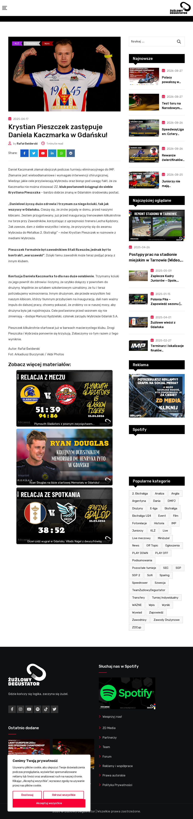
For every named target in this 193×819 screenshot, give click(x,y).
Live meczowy (141, 538)
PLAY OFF (161, 553)
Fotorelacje (139, 523)
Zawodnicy (139, 620)
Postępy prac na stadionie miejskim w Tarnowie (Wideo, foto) (155, 260)
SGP (178, 568)
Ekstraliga (171, 508)
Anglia (175, 493)
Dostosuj (27, 795)
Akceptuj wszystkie (49, 803)
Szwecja (160, 582)
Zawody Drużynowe (167, 620)
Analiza (159, 493)
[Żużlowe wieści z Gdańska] (138, 322)
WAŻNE (137, 605)
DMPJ (171, 501)
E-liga (153, 508)
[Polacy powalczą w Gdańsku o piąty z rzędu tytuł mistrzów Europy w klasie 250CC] (144, 76)
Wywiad (137, 612)
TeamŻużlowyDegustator (148, 590)
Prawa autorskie (114, 775)
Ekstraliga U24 (141, 515)
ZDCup (136, 627)
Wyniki (166, 605)
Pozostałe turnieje (144, 568)
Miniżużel (163, 538)
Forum (107, 756)
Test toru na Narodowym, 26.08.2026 (171, 108)
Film (175, 515)
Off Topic (152, 545)
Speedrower (140, 582)
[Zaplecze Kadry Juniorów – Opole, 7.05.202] (138, 275)
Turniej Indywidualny (165, 597)
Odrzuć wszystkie (63, 795)
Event (162, 515)
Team (106, 747)
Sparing (164, 575)
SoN (149, 575)
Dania (156, 501)
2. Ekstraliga (140, 493)
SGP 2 (136, 575)
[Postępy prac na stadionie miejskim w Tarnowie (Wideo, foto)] (157, 225)
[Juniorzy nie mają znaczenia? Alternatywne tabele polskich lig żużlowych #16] (144, 179)
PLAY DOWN (140, 553)
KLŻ (152, 530)
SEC (165, 568)
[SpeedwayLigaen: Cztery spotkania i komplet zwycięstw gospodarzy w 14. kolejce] (144, 128)
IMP (173, 523)
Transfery (138, 597)
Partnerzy (110, 737)
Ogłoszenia (172, 545)
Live (165, 530)
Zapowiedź (156, 612)
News (135, 545)
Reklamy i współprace (118, 766)
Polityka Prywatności (117, 785)
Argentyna (139, 501)
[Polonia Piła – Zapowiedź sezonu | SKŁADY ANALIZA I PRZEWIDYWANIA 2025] (138, 299)
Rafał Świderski (27, 143)
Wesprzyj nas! (112, 716)
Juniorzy (137, 530)
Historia (159, 523)
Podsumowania (142, 560)
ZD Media (109, 728)
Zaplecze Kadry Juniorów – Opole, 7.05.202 (164, 280)
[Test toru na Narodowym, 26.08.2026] (144, 102)
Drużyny (137, 508)
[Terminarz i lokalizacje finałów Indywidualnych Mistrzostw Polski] (138, 345)
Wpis (152, 605)
